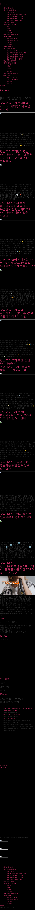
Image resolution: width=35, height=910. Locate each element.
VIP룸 (8, 28)
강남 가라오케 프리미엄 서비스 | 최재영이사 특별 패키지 (15, 106)
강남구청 (9, 44)
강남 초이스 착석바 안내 (14, 20)
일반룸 (9, 26)
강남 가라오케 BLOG (9, 22)
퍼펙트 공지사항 (12, 38)
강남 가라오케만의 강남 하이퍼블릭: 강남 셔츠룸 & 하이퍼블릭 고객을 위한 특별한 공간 (16, 156)
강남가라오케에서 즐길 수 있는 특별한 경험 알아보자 (16, 515)
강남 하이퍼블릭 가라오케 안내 (16, 14)
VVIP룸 (9, 30)
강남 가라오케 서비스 (9, 10)
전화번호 (5, 635)
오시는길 (9, 42)
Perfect (4, 4)
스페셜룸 (9, 32)
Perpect (4, 90)
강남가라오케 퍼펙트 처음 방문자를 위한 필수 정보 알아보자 (15, 465)
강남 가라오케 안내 (13, 12)
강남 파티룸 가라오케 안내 (15, 18)
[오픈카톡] (17, 676)
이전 (2, 618)
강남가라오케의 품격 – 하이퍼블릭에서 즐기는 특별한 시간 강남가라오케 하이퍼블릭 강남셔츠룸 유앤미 (15, 209)
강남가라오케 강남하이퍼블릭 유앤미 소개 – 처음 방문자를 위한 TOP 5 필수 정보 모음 (17, 567)
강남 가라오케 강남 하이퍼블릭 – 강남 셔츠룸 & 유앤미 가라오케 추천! (16, 313)
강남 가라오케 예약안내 (10, 34)
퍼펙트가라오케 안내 (9, 24)
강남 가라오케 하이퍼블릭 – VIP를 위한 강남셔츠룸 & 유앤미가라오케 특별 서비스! (17, 263)
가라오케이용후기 (12, 40)
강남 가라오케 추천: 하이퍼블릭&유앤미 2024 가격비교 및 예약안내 (15, 415)
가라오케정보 (7, 36)
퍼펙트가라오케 (8, 8)
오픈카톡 (5, 679)
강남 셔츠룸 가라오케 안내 (15, 16)
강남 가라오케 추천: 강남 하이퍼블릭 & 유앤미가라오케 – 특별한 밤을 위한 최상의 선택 (15, 365)
